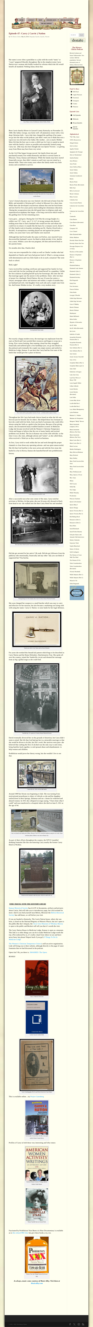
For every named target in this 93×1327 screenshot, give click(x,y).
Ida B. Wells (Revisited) (76, 328)
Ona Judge (73, 489)
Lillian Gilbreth (74, 386)
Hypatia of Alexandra (76, 322)
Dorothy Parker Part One (77, 240)
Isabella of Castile (75, 334)
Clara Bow (73, 225)
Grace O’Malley (74, 304)
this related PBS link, (20, 1233)
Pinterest (75, 106)
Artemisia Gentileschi (76, 176)
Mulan (71, 481)
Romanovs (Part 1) (75, 519)
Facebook (76, 97)
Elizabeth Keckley (75, 277)
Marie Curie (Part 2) (75, 443)
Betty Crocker (74, 197)
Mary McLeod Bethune (76, 452)
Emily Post (73, 283)
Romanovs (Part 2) (75, 522)
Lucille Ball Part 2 (75, 406)
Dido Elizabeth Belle (75, 234)
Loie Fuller (73, 397)
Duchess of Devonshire (76, 251)
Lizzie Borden (74, 389)
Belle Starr (73, 188)
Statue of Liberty (74, 549)
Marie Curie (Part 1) (75, 440)
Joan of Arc (73, 360)
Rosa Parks (73, 525)
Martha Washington (75, 449)
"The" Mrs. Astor (74, 137)
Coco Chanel (73, 231)
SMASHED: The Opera (38, 952)
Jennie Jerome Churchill (76, 357)
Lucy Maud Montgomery (77, 409)
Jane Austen (73, 354)
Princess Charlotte (75, 498)
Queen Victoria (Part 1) (76, 510)
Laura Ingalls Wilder (75, 383)
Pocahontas (73, 495)
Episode (42, 36)
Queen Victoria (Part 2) (76, 513)
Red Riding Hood (75, 516)
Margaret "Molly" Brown (77, 421)
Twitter (75, 103)
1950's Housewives (75, 140)
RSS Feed (76, 91)
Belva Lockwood (74, 191)
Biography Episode (34, 36)
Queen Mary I (74, 504)
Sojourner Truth (74, 543)
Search (81, 35)
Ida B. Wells (73, 325)
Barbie (71, 179)
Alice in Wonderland (75, 155)
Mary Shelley (73, 458)
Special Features (66, 20)
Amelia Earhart (74, 158)
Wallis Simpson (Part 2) (76, 577)
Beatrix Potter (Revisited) (77, 185)
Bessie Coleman (74, 194)
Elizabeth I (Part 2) (75, 274)
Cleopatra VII (73, 228)
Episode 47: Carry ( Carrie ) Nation (27, 33)
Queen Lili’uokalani (75, 501)
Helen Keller (73, 319)
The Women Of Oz (75, 560)
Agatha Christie (74, 149)
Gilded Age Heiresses (76, 298)
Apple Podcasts (77, 94)
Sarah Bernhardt (74, 528)
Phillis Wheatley (74, 492)
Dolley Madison (74, 237)
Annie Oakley (74, 170)
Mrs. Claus (73, 478)
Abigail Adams (74, 143)
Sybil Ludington (74, 552)
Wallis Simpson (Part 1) (76, 574)
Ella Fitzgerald (74, 280)
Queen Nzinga (74, 507)
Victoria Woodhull (75, 571)
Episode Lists (51, 20)
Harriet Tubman (74, 307)
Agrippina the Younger (76, 152)
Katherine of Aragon (75, 372)
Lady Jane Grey (74, 375)
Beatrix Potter (73, 182)
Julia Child (73, 369)
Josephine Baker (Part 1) (77, 363)
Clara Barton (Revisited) (76, 222)
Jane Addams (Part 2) (76, 351)
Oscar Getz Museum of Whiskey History (48, 924)
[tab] (77, 115)
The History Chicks (15, 36)
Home (22, 20)
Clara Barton (73, 219)
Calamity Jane (74, 200)
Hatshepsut (73, 313)
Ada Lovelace (74, 146)
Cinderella (73, 216)
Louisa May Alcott (75, 400)
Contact (31, 20)
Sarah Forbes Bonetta (76, 531)
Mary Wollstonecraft (75, 472)
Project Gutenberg (37, 1096)
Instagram (76, 100)
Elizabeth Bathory (75, 265)
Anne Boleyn (73, 161)
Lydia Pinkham (74, 412)
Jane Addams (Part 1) (76, 348)
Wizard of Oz (73, 580)
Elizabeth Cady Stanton (76, 268)
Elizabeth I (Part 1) (75, 271)
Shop (40, 20)
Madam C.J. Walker (75, 415)
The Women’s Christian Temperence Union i (25, 944)
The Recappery (46, 23)
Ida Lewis (72, 331)
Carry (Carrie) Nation (76, 203)
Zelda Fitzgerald (74, 583)
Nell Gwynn (73, 484)
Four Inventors (74, 286)
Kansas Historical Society (18, 908)
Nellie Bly (72, 486)
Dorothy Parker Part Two (77, 243)
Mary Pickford (74, 455)
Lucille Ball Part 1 (75, 403)
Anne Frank (73, 164)
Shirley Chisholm (75, 540)
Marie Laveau (74, 446)
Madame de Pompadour (76, 418)
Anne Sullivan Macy (75, 167)
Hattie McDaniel (74, 316)
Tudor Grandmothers (76, 563)
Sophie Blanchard (75, 546)
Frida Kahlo (73, 292)
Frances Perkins (74, 289)
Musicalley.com (37, 1283)
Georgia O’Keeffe (75, 295)
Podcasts (47, 36)
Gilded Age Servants (75, 301)
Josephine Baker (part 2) (77, 366)
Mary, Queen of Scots (76, 475)
